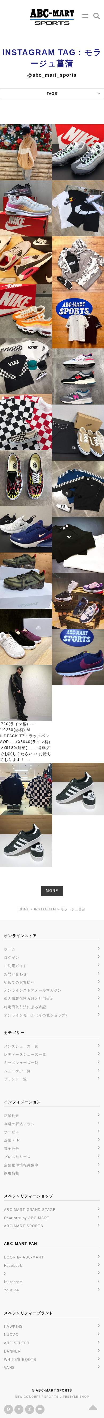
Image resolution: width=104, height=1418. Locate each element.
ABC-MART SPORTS (23, 1226)
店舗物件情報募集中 (21, 1165)
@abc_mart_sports (52, 75)
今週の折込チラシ (19, 1124)
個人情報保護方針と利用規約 (29, 999)
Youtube (11, 1290)
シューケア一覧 (17, 1071)
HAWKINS (13, 1326)
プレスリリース (17, 1157)
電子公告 (11, 1149)
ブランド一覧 (15, 1079)
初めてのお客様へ (19, 982)
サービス (11, 1132)
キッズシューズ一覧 (21, 1063)
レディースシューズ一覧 (25, 1054)
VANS (9, 1368)
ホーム (9, 949)
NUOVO (11, 1335)
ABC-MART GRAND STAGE (30, 1210)
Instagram (13, 1282)
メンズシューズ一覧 (21, 1046)
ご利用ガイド (15, 966)
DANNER (12, 1351)
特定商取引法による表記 (25, 1007)
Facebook (13, 1266)
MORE (52, 891)
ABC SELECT (17, 1343)
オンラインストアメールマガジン (33, 990)
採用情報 (11, 1173)
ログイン (11, 957)
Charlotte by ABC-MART (26, 1218)
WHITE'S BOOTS (20, 1360)
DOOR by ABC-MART (24, 1257)
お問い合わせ (15, 974)
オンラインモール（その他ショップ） (36, 1015)
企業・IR (12, 1140)
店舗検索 (11, 1116)
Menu (85, 16)
